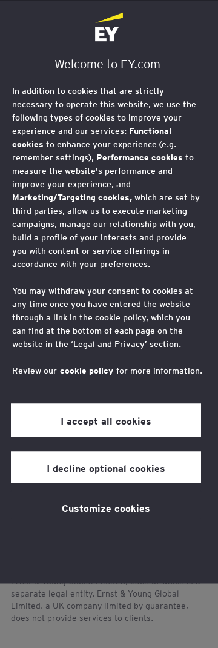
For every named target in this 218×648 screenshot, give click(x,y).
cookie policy (86, 370)
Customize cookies (106, 507)
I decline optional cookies (106, 467)
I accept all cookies (106, 420)
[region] (109, 291)
